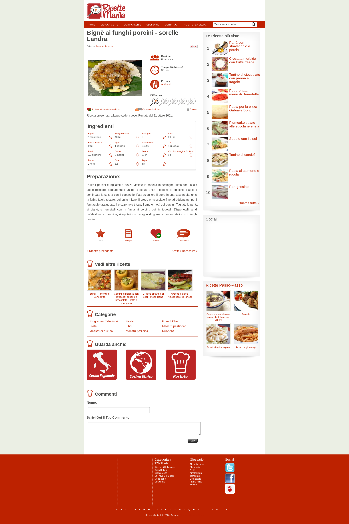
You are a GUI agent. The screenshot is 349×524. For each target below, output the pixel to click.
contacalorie (132, 24)
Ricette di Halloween (165, 467)
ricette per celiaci (195, 24)
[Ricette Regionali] (102, 378)
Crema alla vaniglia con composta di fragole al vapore (218, 317)
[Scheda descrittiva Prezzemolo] (164, 147)
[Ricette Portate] (181, 378)
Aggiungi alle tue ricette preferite (105, 109)
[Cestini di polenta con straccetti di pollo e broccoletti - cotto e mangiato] (126, 280)
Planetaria (195, 467)
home (92, 24)
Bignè (91, 133)
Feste (129, 321)
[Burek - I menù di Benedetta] (99, 280)
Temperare (195, 476)
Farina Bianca (95, 142)
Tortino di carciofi (242, 155)
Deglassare (195, 479)
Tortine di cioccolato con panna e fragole (244, 78)
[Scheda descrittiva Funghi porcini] (137, 138)
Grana (118, 151)
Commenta (183, 240)
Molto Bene (160, 479)
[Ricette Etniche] (141, 378)
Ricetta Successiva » (184, 251)
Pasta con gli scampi (246, 347)
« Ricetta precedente (100, 251)
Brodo (91, 151)
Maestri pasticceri (174, 326)
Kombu (193, 484)
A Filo (192, 470)
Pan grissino (239, 187)
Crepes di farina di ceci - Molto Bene (153, 295)
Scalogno (146, 133)
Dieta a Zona (161, 473)
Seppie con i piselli (243, 139)
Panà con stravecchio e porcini (239, 46)
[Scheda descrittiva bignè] (110, 138)
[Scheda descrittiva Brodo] (110, 156)
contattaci (171, 24)
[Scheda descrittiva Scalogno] (164, 138)
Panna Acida (196, 481)
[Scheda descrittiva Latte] (191, 138)
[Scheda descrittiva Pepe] (164, 165)
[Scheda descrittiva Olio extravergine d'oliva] (191, 156)
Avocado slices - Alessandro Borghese (180, 295)
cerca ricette (109, 24)
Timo (170, 142)
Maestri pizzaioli (137, 331)
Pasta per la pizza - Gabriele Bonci (244, 108)
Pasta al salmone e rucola (244, 172)
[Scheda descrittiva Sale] (137, 165)
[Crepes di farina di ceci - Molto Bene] (153, 280)
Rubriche (168, 331)
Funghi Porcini (122, 133)
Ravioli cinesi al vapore (218, 347)
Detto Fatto (160, 481)
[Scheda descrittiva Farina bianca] (110, 147)
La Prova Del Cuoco (164, 476)
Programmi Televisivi (103, 321)
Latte (170, 133)
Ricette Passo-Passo (224, 285)
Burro (91, 160)
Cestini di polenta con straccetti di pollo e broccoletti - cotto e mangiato (126, 298)
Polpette (246, 314)
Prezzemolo (147, 142)
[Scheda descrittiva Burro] (110, 165)
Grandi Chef (170, 321)
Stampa (192, 109)
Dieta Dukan (161, 470)
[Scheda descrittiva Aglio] (137, 147)
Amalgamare (196, 473)
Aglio (117, 142)
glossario (153, 24)
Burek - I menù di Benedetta (99, 295)
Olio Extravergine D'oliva (180, 151)
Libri (129, 326)
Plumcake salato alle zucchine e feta (244, 124)
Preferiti (156, 240)
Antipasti (166, 84)
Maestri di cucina (101, 331)
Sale (117, 160)
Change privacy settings (192, 515)
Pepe (144, 160)
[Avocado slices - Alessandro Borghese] (180, 280)
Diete (93, 326)
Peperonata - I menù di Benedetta (244, 92)
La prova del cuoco (104, 46)
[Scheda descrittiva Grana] (137, 156)
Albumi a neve (197, 464)
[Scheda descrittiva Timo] (191, 147)
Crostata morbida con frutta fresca (242, 60)
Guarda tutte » (248, 203)
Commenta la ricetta (151, 109)
